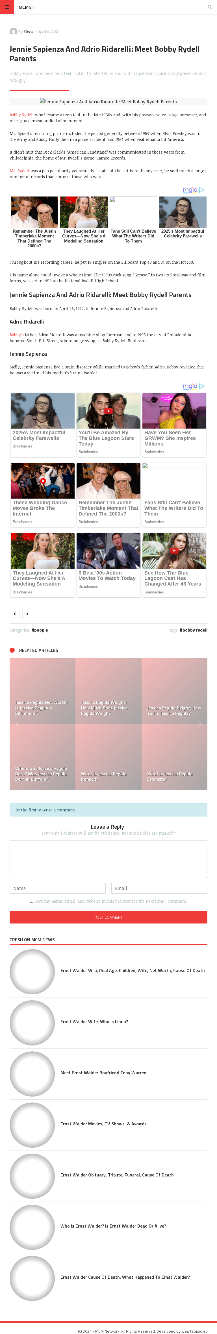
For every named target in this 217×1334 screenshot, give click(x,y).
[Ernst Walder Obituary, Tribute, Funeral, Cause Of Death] (32, 1176)
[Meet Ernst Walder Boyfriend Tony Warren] (32, 1074)
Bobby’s (17, 334)
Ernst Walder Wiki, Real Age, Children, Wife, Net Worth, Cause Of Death (132, 970)
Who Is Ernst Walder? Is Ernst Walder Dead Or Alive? (113, 1225)
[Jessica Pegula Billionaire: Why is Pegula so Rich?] (126, 757)
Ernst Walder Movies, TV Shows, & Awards (103, 1123)
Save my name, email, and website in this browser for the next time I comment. (110, 901)
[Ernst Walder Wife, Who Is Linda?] (126, 691)
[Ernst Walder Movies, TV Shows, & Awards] (32, 1125)
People (41, 629)
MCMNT (26, 7)
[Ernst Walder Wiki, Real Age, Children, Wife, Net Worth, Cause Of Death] (32, 971)
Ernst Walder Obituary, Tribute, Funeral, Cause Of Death (117, 1174)
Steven (29, 31)
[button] (17, 724)
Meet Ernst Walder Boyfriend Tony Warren (103, 1072)
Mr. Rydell (19, 170)
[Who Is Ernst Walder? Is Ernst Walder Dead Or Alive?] (32, 1227)
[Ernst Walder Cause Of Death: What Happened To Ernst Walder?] (32, 1278)
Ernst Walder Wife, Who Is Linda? (94, 1021)
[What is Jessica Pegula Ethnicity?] (60, 757)
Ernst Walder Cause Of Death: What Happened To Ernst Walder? (125, 1277)
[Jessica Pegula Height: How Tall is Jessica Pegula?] (60, 691)
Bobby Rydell (22, 114)
